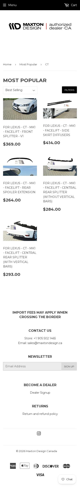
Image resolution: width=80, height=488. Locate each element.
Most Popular (28, 64)
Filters (69, 89)
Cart (73, 5)
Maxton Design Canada (41, 451)
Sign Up (69, 366)
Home (7, 64)
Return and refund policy (40, 414)
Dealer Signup (40, 392)
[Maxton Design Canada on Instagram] (39, 434)
